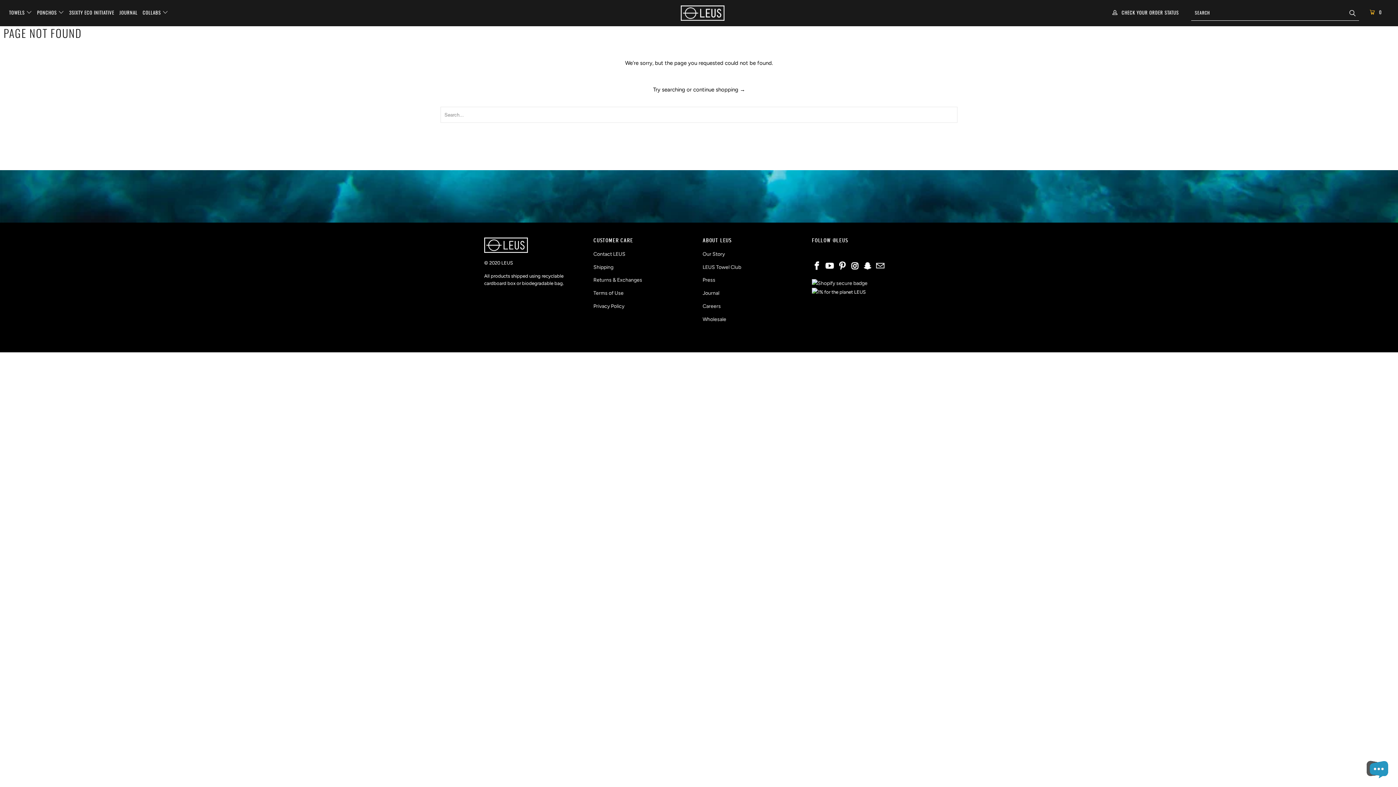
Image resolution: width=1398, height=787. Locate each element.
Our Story (714, 254)
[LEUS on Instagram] (855, 266)
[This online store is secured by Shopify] (840, 283)
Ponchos (47, 12)
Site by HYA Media (699, 340)
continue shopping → (719, 89)
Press (709, 280)
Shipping (603, 267)
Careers (712, 306)
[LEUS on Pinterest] (842, 266)
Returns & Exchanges (617, 280)
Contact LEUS (609, 254)
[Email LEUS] (880, 266)
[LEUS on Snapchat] (867, 266)
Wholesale (714, 319)
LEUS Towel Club (722, 267)
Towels (17, 12)
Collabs (152, 12)
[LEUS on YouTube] (830, 266)
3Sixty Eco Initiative (91, 12)
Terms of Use (608, 293)
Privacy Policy (608, 306)
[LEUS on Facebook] (817, 266)
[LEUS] (703, 13)
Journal (128, 12)
